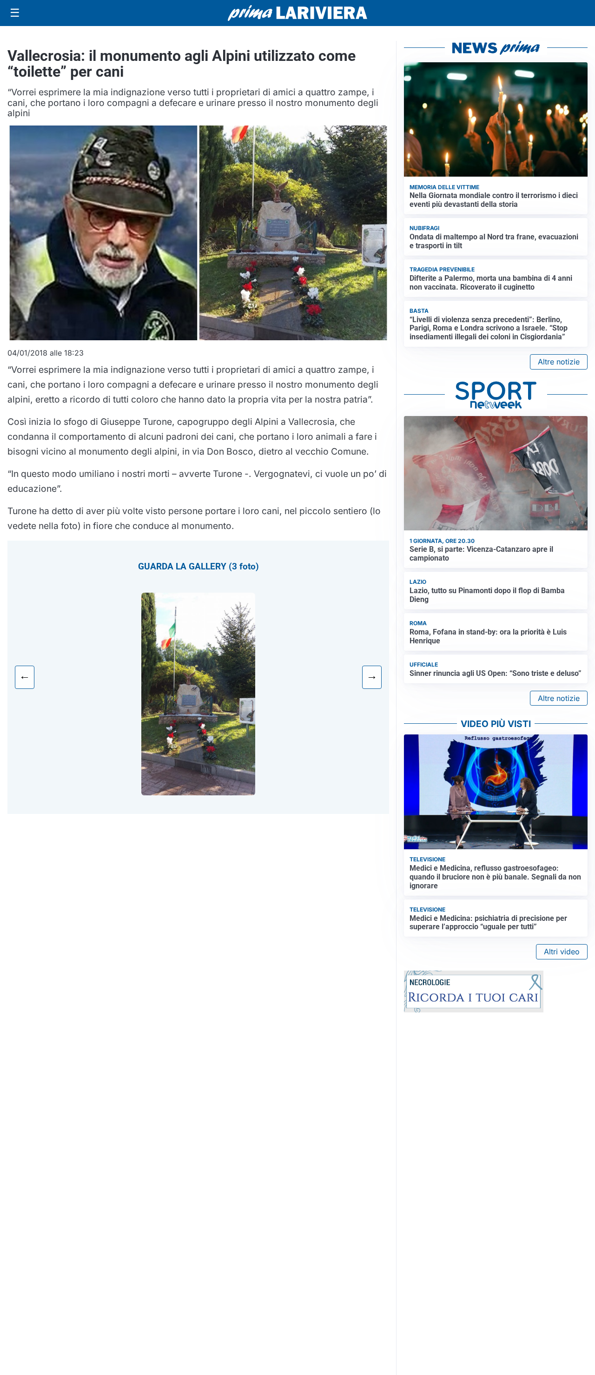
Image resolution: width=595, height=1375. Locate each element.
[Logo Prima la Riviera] (297, 12)
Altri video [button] (562, 951)
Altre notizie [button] (559, 361)
